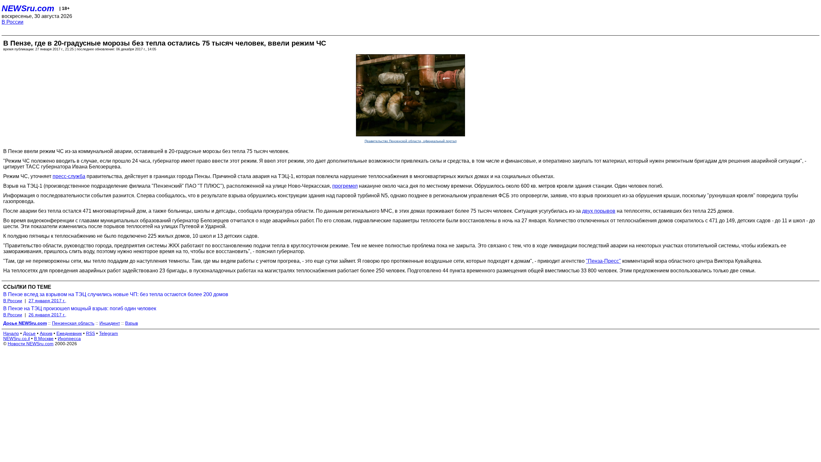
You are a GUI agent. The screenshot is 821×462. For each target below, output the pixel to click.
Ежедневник (69, 333)
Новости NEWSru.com (31, 343)
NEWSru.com (28, 8)
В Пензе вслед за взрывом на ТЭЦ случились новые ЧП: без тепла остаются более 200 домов (115, 294)
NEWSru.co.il (16, 338)
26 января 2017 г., (47, 314)
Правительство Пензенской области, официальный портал (411, 141)
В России (12, 22)
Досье (29, 333)
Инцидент (109, 323)
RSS (90, 333)
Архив (46, 333)
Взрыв (131, 323)
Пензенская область (73, 323)
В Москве (44, 338)
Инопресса (69, 338)
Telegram (108, 333)
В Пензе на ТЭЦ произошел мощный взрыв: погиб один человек (79, 308)
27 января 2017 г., (47, 300)
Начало (11, 333)
